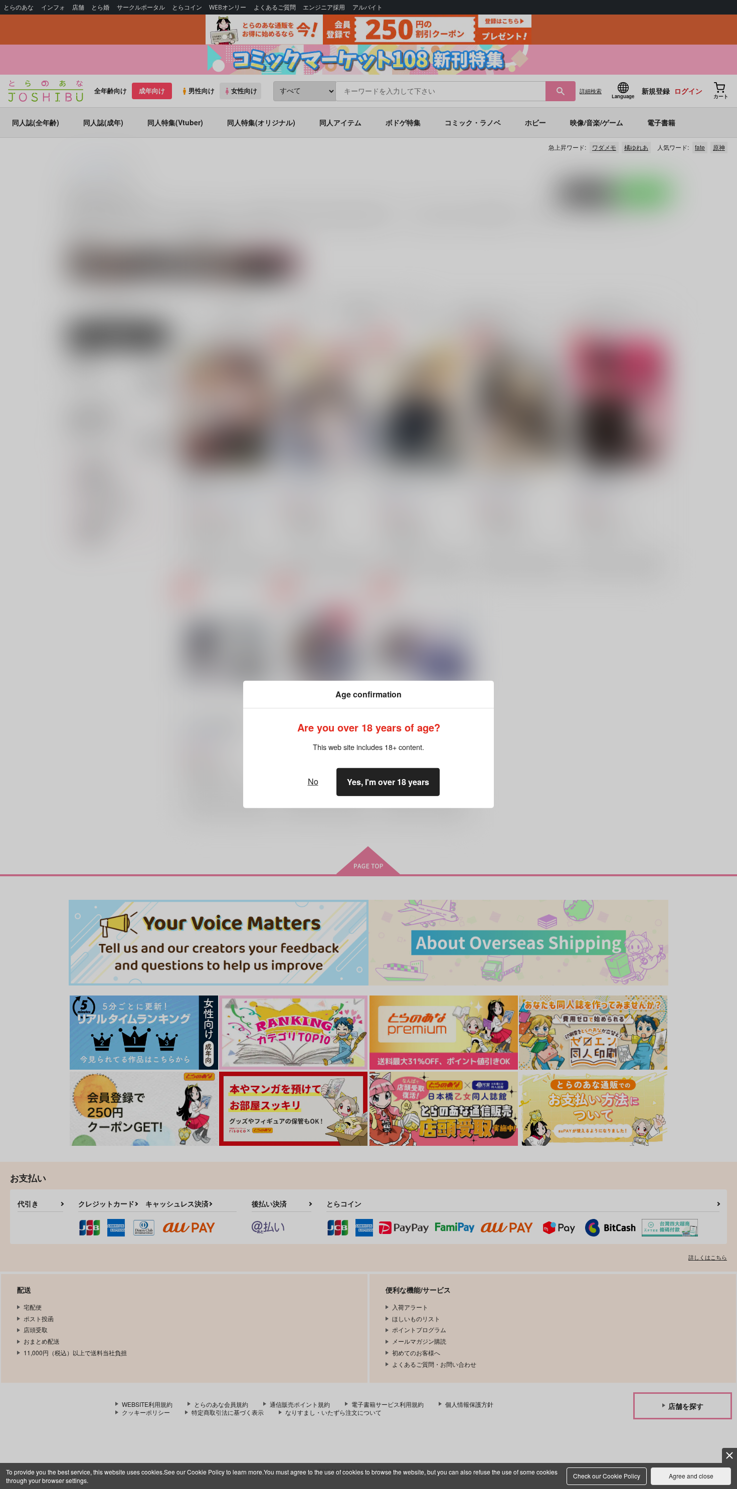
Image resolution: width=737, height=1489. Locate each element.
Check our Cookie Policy (606, 1475)
